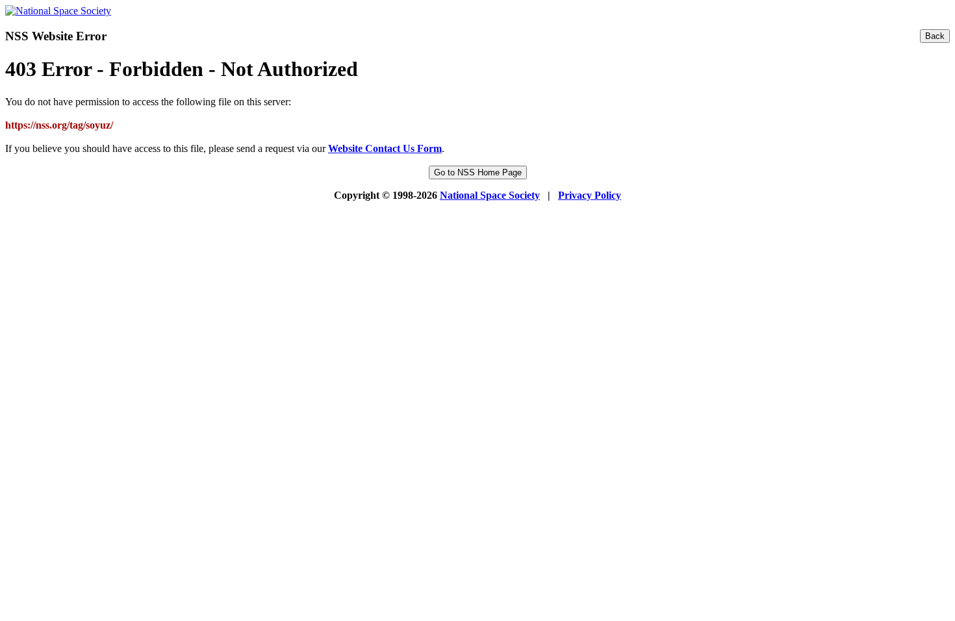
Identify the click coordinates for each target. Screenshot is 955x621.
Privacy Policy (589, 195)
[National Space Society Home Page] (58, 10)
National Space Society (490, 195)
